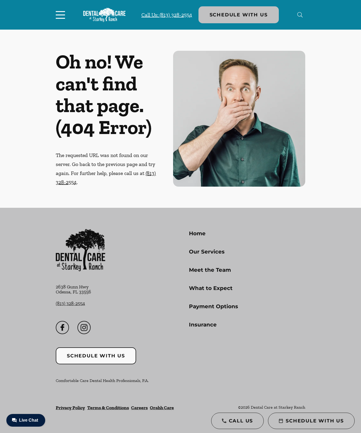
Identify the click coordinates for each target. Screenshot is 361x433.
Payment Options (213, 306)
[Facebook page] (62, 327)
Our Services (207, 251)
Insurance (203, 324)
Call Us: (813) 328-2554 (166, 15)
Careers (139, 408)
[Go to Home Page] (104, 15)
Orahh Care (162, 408)
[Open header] (61, 15)
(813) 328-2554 (70, 303)
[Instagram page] (84, 327)
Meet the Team (210, 270)
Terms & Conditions (108, 408)
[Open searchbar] (300, 15)
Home (197, 233)
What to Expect (211, 288)
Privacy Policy (70, 408)
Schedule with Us (239, 15)
